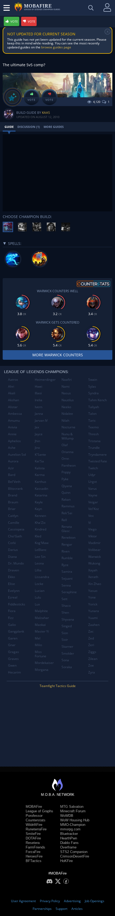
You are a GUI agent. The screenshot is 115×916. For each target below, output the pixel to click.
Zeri (91, 645)
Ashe (12, 447)
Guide (9, 127)
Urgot (92, 481)
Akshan (13, 400)
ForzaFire (33, 852)
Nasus (66, 393)
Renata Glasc (67, 528)
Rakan (66, 499)
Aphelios (14, 441)
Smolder (68, 653)
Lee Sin (40, 556)
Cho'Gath (15, 536)
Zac (91, 631)
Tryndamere (97, 454)
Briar (12, 509)
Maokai (40, 624)
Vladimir (94, 543)
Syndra (93, 393)
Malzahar (42, 618)
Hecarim (14, 672)
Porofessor (34, 816)
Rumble (67, 558)
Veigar (93, 502)
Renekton (68, 537)
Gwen (12, 665)
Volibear (94, 549)
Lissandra (42, 577)
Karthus (40, 481)
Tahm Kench (97, 400)
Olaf (65, 445)
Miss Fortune (40, 654)
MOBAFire (34, 807)
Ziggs (92, 652)
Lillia (38, 570)
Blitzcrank (15, 488)
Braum (13, 502)
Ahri (11, 386)
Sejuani (67, 578)
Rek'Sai (67, 513)
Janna (39, 413)
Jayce (39, 434)
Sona (65, 660)
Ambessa (15, 413)
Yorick (92, 604)
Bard (11, 474)
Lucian (39, 590)
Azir (11, 468)
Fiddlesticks (16, 604)
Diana (12, 556)
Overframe (68, 847)
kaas (46, 112)
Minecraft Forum (73, 811)
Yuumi (93, 618)
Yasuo (92, 590)
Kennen (40, 515)
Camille (13, 522)
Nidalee (67, 413)
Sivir (65, 639)
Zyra (91, 672)
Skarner (67, 646)
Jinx (37, 447)
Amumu (14, 420)
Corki (12, 543)
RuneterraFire (36, 829)
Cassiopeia (16, 529)
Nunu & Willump (68, 436)
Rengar (67, 544)
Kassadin (41, 488)
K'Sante (40, 454)
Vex (91, 515)
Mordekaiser (44, 662)
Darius (13, 549)
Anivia (12, 427)
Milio (38, 645)
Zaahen (93, 624)
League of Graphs (39, 811)
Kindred (40, 529)
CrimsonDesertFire (74, 856)
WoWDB (66, 816)
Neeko (66, 407)
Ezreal (12, 597)
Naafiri (67, 379)
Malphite (41, 611)
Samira (67, 571)
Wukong (94, 563)
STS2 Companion (73, 852)
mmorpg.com (70, 829)
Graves (13, 658)
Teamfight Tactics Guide (58, 686)
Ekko (11, 577)
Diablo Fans (69, 843)
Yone (92, 597)
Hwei (38, 386)
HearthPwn (68, 838)
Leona (39, 563)
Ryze (65, 565)
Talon (92, 413)
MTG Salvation (71, 807)
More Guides (54, 127)
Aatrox (13, 379)
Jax (37, 427)
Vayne (92, 495)
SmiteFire (33, 834)
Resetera (33, 843)
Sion (65, 633)
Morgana (41, 669)
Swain (92, 379)
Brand (12, 495)
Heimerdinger (45, 379)
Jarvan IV (41, 420)
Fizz (11, 618)
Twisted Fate (97, 461)
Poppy (66, 472)
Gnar (12, 645)
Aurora (13, 461)
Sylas (92, 386)
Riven (66, 551)
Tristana (94, 441)
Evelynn (14, 590)
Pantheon (69, 465)
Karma (40, 474)
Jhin (37, 441)
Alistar (13, 407)
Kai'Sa (39, 461)
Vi (89, 522)
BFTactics (33, 861)
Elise (11, 584)
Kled (38, 536)
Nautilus (68, 400)
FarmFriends (35, 847)
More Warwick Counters (57, 354)
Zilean (92, 658)
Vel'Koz (93, 509)
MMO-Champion (72, 825)
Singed (67, 626)
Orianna (68, 452)
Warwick (94, 556)
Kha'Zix (40, 522)
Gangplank (16, 631)
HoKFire (66, 861)
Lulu (38, 597)
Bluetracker (69, 834)
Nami (66, 386)
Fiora (12, 611)
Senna (66, 585)
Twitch (93, 468)
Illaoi (38, 393)
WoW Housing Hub (74, 820)
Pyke (65, 479)
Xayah (92, 570)
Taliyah (93, 407)
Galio (12, 624)
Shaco (66, 605)
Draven (13, 570)
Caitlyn (13, 515)
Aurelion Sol (17, 454)
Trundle (94, 447)
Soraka (67, 667)
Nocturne (68, 427)
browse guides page (56, 47)
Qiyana (67, 486)
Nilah (65, 420)
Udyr (91, 474)
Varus (92, 488)
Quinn (66, 492)
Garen (12, 638)
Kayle (39, 502)
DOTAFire (33, 838)
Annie (12, 434)
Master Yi (42, 631)
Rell (64, 520)
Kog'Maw (41, 543)
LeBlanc (41, 549)
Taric (92, 420)
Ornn (65, 458)
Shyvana (68, 619)
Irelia (38, 400)
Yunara (93, 611)
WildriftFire (34, 825)
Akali (11, 393)
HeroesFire (34, 856)
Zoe (91, 665)
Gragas (13, 652)
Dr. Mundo (16, 563)
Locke (39, 584)
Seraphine (69, 592)
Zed (91, 638)
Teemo (93, 427)
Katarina (41, 495)
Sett (64, 599)
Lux (37, 604)
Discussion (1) (28, 127)
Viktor (92, 536)
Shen (65, 612)
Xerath (93, 577)
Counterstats (35, 820)
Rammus (68, 506)
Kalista (40, 468)
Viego (92, 529)
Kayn (38, 509)
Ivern (38, 407)
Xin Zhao (94, 584)
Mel (37, 638)
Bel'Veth (14, 481)
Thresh (93, 434)
